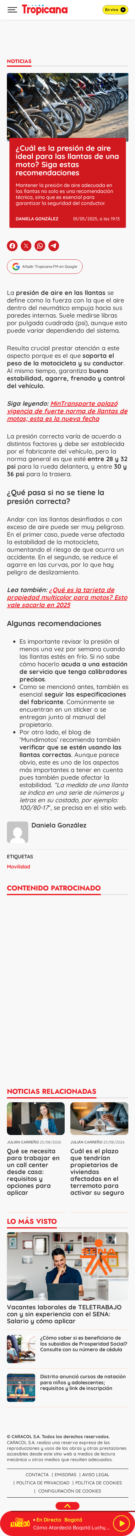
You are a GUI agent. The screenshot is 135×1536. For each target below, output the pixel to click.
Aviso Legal (96, 1474)
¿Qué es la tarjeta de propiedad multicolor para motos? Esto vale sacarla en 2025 (67, 597)
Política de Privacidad (42, 1483)
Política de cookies (98, 1483)
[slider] (67, 1511)
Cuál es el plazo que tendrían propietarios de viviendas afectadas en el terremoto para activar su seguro (97, 1171)
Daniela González (37, 219)
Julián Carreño (23, 1142)
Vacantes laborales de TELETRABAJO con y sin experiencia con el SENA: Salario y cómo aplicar (64, 1314)
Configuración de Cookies (69, 1491)
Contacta (37, 1474)
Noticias (19, 61)
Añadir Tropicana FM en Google (49, 266)
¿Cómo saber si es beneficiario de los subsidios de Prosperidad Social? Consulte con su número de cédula (83, 1343)
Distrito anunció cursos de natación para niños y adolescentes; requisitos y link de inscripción (83, 1382)
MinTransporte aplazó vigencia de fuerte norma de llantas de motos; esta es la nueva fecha (67, 410)
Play (121, 1523)
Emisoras (65, 1474)
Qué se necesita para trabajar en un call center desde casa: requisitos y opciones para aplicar (33, 1171)
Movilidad (18, 866)
